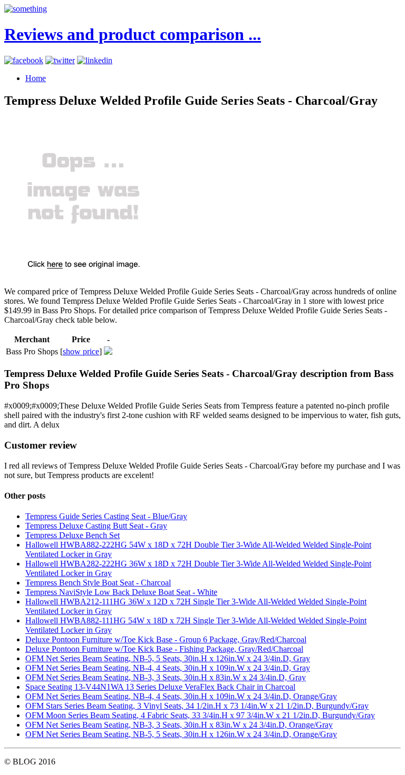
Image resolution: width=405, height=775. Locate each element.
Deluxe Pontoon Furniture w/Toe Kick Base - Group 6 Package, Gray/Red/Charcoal (165, 639)
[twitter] (60, 60)
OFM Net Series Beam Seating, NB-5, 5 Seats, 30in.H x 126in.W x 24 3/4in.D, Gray (167, 658)
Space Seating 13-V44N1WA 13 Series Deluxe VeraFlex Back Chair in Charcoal (160, 686)
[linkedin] (94, 60)
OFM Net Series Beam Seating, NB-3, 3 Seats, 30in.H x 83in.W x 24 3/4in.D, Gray (165, 677)
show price (81, 351)
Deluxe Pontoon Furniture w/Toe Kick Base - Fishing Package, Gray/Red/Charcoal (164, 648)
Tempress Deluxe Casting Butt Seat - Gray (96, 525)
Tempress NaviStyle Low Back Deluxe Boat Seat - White (121, 592)
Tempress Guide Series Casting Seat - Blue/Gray (106, 516)
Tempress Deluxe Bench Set (72, 535)
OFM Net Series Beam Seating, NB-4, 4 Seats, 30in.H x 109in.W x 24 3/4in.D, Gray (167, 667)
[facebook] (23, 60)
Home (35, 78)
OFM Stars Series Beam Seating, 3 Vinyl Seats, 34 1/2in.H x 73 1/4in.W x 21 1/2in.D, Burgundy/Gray (197, 705)
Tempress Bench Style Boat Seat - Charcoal (98, 582)
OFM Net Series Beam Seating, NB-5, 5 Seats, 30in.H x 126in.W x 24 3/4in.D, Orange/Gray (181, 734)
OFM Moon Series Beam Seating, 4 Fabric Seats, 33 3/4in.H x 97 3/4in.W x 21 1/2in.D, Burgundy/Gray (200, 715)
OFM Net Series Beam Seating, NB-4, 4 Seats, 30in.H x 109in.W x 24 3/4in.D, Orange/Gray (181, 696)
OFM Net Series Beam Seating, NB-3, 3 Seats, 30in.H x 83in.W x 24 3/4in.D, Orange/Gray (179, 724)
